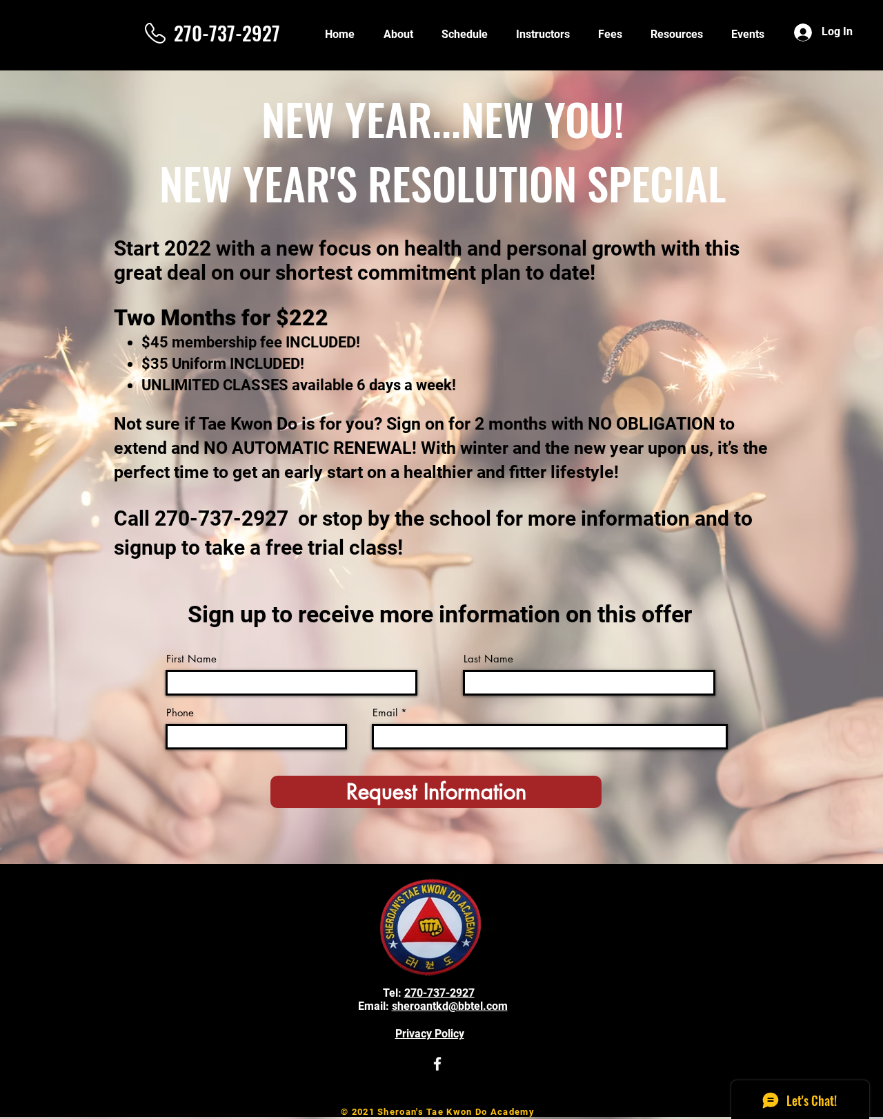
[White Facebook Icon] (437, 1064)
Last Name (488, 658)
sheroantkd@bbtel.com (450, 1006)
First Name (191, 658)
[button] (676, 34)
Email (385, 712)
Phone (180, 712)
